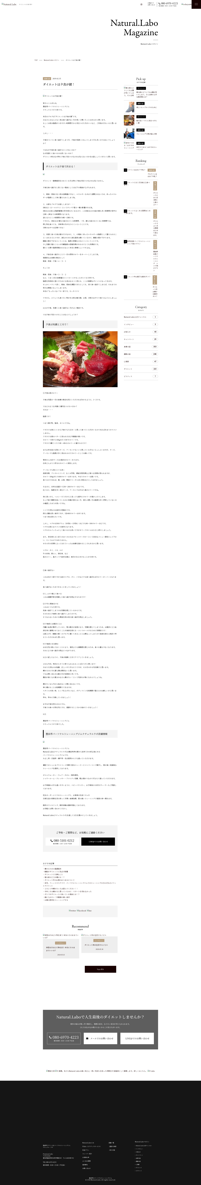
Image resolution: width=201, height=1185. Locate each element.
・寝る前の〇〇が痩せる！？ (54, 877)
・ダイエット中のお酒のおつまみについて (59, 880)
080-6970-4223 (51, 1162)
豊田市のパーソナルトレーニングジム (100, 1178)
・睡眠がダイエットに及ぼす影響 (55, 871)
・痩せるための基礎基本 (52, 869)
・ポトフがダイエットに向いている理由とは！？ (61, 894)
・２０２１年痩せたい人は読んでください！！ (60, 888)
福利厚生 (85, 1165)
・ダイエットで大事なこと (53, 874)
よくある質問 (86, 1161)
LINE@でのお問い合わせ (98, 841)
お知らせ (140, 332)
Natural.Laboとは (88, 1143)
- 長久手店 (112, 1150)
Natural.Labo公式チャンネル (140, 317)
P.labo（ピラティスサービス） (91, 1146)
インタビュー (140, 324)
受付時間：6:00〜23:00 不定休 (63, 841)
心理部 (140, 361)
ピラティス (140, 376)
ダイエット (140, 369)
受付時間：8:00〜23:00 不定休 (65, 1038)
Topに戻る (100, 969)
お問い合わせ (86, 1168)
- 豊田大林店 (112, 1146)
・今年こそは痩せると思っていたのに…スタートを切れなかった (67, 891)
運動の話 (140, 354)
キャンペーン (140, 339)
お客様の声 (85, 1157)
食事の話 (140, 346)
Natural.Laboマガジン (142, 1142)
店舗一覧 (111, 1143)
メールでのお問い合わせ (101, 1038)
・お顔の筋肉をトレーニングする (55, 900)
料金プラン (85, 1150)
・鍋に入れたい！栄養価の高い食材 (56, 897)
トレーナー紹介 (87, 1154)
